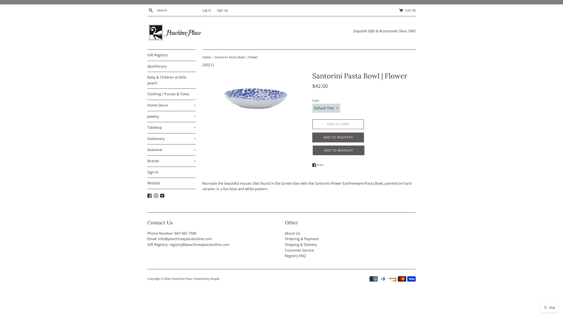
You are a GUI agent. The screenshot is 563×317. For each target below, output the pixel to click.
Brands (171, 160)
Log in (206, 10)
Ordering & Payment (302, 238)
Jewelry (171, 116)
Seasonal (171, 149)
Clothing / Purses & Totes (168, 94)
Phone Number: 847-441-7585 (172, 233)
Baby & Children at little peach (166, 80)
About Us (292, 233)
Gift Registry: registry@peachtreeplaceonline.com (188, 244)
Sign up (222, 10)
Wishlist (153, 183)
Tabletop (171, 127)
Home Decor (171, 105)
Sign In (152, 172)
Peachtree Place (182, 279)
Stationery (171, 138)
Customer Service (299, 250)
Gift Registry (157, 55)
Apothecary (156, 66)
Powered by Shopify (207, 279)
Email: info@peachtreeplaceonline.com (179, 238)
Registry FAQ (295, 255)
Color (315, 101)
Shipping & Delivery (301, 244)
